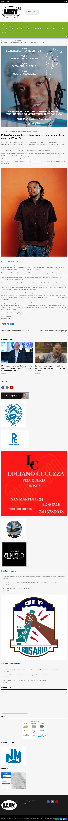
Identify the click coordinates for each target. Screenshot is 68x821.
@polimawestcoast (6, 318)
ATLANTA (18, 148)
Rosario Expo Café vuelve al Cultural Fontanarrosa (15, 588)
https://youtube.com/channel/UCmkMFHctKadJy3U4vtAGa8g (66, 1)
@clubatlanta (4, 321)
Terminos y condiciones (30, 801)
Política (13, 28)
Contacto (5, 32)
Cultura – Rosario (9, 571)
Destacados (11, 131)
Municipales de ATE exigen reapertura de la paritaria (16, 330)
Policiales (20, 28)
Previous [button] (2, 360)
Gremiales (28, 28)
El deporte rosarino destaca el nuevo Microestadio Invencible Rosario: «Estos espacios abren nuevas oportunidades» (33, 576)
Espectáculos (19, 131)
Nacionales (35, 131)
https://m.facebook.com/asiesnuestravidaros (2, 387)
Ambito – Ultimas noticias (12, 663)
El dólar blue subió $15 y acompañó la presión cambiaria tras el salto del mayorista (24, 680)
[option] (17, 358)
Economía (38, 28)
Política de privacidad (29, 804)
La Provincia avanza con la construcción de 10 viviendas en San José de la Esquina (16, 368)
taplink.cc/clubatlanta (22, 313)
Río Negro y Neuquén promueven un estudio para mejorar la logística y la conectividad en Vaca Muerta (30, 669)
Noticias (4, 28)
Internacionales (27, 131)
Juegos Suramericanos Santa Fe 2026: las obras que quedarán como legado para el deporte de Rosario (30, 582)
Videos (62, 28)
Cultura (54, 28)
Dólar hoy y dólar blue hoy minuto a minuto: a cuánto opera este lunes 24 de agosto (25, 675)
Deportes (47, 28)
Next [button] (65, 360)
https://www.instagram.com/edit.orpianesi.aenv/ (64, 1)
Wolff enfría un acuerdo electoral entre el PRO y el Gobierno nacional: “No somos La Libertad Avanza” (50, 368)
